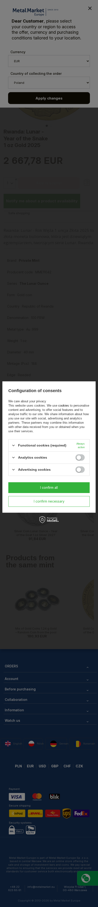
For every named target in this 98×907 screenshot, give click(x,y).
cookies (63, 405)
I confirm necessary (49, 501)
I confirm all (49, 487)
